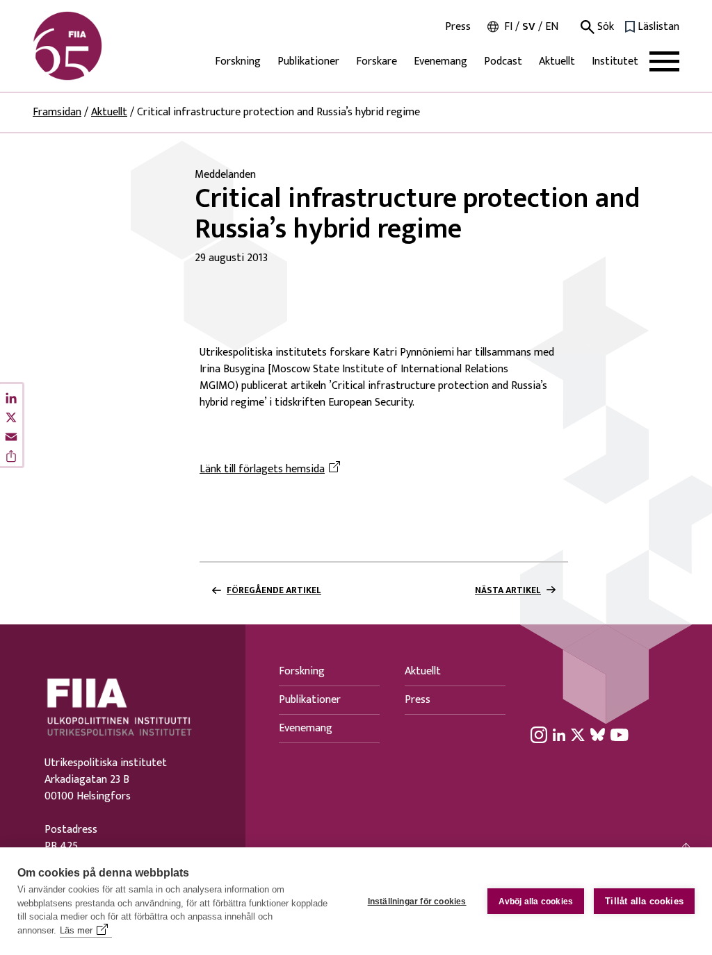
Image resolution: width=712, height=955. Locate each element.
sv (528, 26)
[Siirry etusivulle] (99, 46)
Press (458, 27)
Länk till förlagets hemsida (272, 469)
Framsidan (57, 112)
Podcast (503, 61)
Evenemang (440, 61)
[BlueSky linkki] (597, 734)
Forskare (376, 61)
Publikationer (308, 61)
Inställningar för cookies (417, 901)
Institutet (615, 61)
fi (508, 26)
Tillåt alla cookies (644, 901)
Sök (604, 27)
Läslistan (658, 27)
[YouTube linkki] (619, 734)
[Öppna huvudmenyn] (664, 61)
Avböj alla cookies (536, 901)
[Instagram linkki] (539, 734)
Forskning (238, 61)
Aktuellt (557, 61)
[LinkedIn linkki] (559, 734)
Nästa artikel (508, 590)
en (551, 26)
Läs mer (76, 930)
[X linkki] (578, 734)
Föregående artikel (274, 590)
